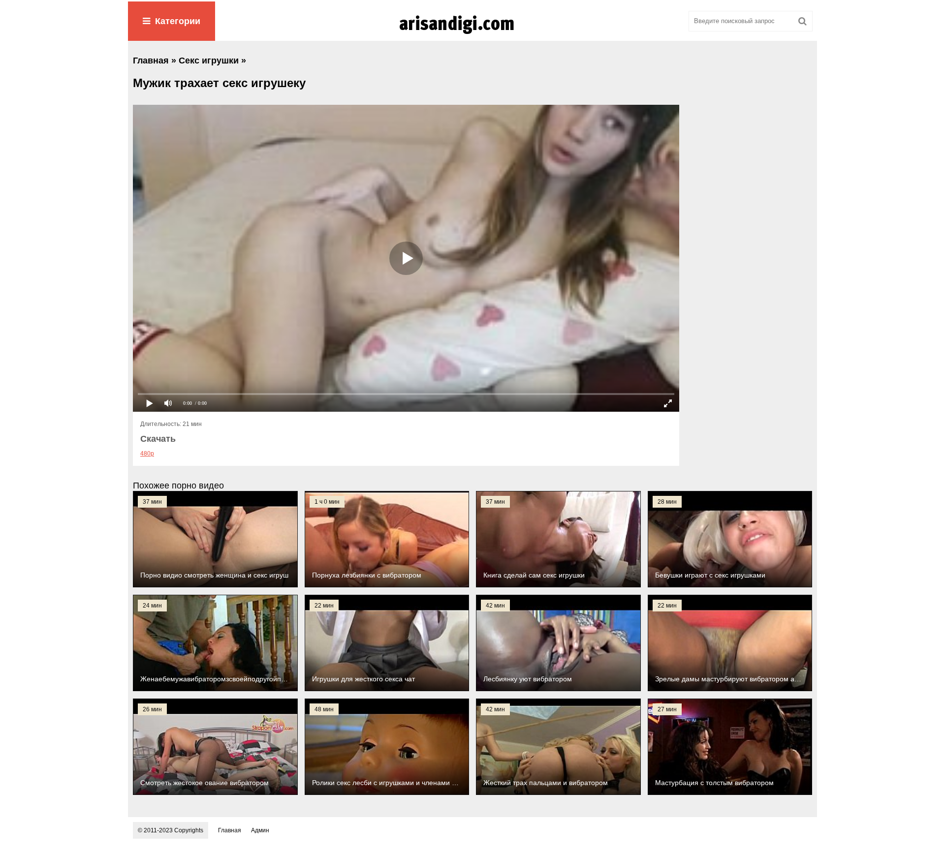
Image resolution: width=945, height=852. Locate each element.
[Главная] (472, 34)
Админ (260, 830)
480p (147, 453)
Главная (229, 830)
